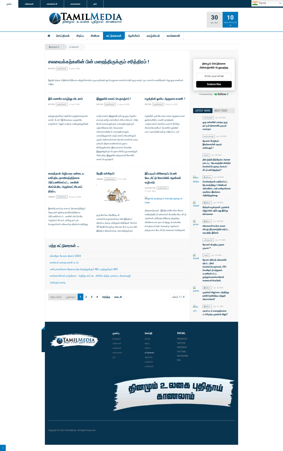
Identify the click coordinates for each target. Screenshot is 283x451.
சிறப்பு (80, 35)
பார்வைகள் (29, 4)
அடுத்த (106, 296)
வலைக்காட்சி (52, 4)
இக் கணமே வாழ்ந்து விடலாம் (66, 99)
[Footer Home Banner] (174, 394)
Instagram (182, 356)
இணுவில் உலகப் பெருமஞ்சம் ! (113, 99)
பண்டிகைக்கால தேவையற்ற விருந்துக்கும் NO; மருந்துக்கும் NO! (84, 269)
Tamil (262, 3)
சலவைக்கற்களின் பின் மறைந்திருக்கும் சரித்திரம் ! (98, 61)
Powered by (206, 94)
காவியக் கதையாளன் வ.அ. (64, 262)
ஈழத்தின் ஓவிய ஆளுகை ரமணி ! (165, 99)
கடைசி (118, 296)
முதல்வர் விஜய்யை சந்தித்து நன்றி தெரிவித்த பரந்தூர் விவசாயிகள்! (216, 296)
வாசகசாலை (75, 4)
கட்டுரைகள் (114, 35)
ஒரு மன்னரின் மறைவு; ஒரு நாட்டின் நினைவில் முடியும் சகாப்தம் (215, 126)
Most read (220, 110)
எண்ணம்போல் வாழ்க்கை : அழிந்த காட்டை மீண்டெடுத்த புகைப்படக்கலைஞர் (90, 275)
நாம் (95, 4)
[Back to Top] (3, 448)
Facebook (182, 339)
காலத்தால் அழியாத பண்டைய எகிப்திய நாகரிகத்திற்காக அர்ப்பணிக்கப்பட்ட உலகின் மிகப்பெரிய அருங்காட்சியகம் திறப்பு (66, 182)
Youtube (181, 351)
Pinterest (182, 347)
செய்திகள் (63, 35)
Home (49, 36)
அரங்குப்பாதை (58, 282)
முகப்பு (9, 4)
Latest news (202, 110)
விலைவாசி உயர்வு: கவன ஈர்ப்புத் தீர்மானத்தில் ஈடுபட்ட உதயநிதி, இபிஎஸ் (216, 229)
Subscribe (214, 84)
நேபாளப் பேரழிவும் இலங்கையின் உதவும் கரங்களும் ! (212, 144)
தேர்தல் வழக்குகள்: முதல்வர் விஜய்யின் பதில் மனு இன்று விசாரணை (216, 210)
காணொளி (173, 35)
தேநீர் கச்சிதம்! (105, 173)
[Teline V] (85, 19)
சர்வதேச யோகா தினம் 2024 (65, 255)
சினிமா (95, 35)
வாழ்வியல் (153, 35)
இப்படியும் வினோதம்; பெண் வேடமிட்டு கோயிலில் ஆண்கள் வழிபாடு (163, 177)
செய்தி (147, 339)
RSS (179, 360)
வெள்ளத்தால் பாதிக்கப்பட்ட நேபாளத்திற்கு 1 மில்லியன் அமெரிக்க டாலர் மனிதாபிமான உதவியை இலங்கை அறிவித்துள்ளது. (217, 188)
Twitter (181, 343)
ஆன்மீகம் (134, 35)
